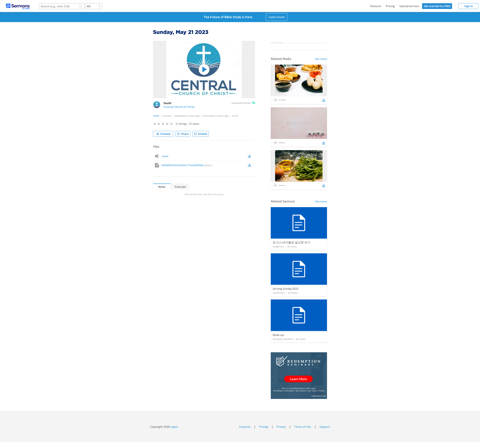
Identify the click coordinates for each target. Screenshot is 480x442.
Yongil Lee (278, 246)
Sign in (468, 6)
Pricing (390, 6)
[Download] (323, 100)
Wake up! (278, 335)
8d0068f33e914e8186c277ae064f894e (187, 165)
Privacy (281, 427)
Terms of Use (302, 427)
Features (375, 6)
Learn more (276, 17)
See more (321, 59)
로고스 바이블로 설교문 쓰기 (291, 242)
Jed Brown (279, 292)
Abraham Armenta (283, 339)
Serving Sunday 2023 (285, 288)
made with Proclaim (241, 103)
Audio (165, 156)
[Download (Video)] (250, 165)
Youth (156, 115)
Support (325, 427)
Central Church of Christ (179, 107)
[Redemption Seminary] (299, 375)
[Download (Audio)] (250, 156)
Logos (174, 427)
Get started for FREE (437, 6)
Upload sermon (409, 6)
